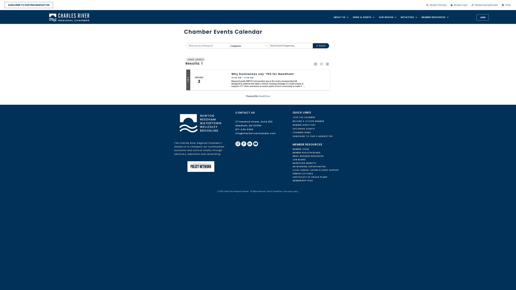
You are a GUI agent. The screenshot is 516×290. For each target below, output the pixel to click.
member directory (304, 125)
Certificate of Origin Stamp (310, 177)
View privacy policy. (291, 191)
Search (322, 46)
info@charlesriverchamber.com (255, 133)
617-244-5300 (244, 129)
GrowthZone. (278, 191)
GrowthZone (264, 96)
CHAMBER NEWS (302, 132)
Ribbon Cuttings (303, 173)
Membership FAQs (303, 180)
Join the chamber (304, 117)
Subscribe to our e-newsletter (313, 136)
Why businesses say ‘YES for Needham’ (263, 74)
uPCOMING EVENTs (304, 128)
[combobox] (248, 45)
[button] (315, 64)
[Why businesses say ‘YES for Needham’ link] (218, 80)
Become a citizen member (308, 121)
